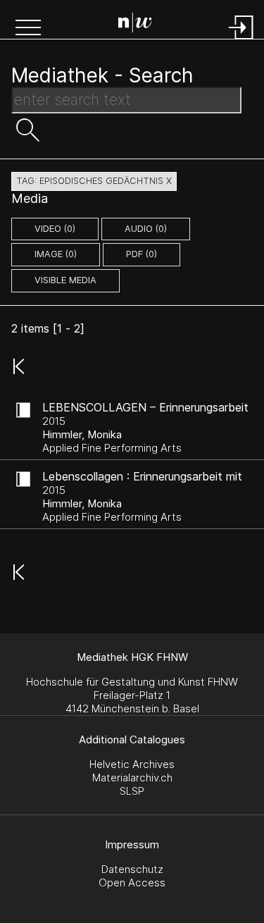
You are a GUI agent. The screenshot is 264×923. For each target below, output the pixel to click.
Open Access (132, 882)
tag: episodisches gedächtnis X (94, 180)
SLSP (132, 791)
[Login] (241, 40)
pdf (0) (141, 254)
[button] (28, 29)
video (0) (54, 228)
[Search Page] (135, 24)
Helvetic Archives (132, 764)
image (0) (55, 254)
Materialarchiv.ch (132, 777)
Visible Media (65, 280)
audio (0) (146, 228)
